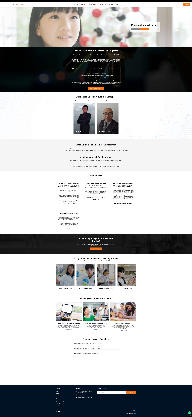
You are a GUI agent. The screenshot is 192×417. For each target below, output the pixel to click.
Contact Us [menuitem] (117, 4)
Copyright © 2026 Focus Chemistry (62, 413)
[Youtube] (59, 411)
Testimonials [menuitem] (103, 4)
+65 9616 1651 (80, 394)
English (134, 410)
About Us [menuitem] (90, 4)
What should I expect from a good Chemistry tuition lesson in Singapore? (89, 351)
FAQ (56, 400)
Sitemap (57, 405)
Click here (104, 1)
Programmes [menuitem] (82, 4)
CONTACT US (95, 248)
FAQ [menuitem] (112, 4)
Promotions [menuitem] (96, 4)
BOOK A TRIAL (145, 29)
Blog (56, 398)
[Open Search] (181, 1)
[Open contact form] (189, 412)
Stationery (58, 394)
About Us (57, 393)
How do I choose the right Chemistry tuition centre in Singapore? (87, 343)
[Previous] (177, 27)
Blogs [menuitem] (108, 4)
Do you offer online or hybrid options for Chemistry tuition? (86, 353)
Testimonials (58, 396)
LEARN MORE (135, 29)
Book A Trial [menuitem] (186, 4)
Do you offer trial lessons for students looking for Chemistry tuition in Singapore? (91, 346)
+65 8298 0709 (80, 395)
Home (57, 391)
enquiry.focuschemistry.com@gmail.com (85, 397)
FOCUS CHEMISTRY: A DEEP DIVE (96, 88)
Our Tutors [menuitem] (75, 4)
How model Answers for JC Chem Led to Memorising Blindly (68, 323)
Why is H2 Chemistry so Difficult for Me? (123, 323)
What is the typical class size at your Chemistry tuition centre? (87, 348)
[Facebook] (56, 411)
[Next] (177, 30)
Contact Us (58, 403)
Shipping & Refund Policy (60, 401)
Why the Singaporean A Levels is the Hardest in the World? (96, 323)
